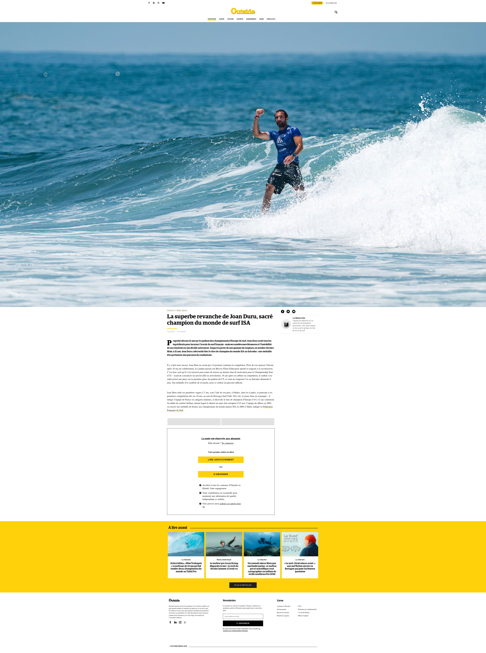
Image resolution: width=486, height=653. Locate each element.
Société (240, 19)
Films (261, 19)
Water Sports (182, 310)
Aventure (212, 19)
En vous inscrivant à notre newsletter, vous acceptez (241, 629)
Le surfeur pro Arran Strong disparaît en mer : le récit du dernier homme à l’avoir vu (224, 566)
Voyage (230, 19)
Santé (221, 19)
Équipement (251, 19)
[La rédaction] (286, 328)
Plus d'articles (243, 585)
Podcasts (271, 19)
